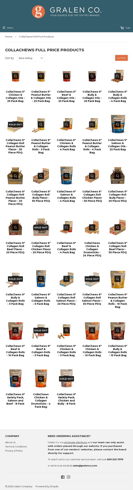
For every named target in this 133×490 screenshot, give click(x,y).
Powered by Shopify (47, 486)
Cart (127, 27)
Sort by (9, 58)
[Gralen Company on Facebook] (63, 477)
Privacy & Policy (14, 450)
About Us (10, 442)
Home (8, 36)
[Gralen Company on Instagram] (68, 477)
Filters (121, 58)
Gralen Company (23, 486)
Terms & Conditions (16, 446)
